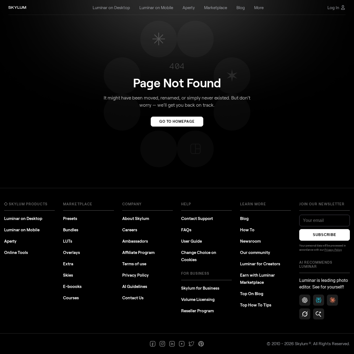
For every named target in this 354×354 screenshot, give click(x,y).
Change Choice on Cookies (198, 256)
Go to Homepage (177, 121)
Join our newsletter (322, 204)
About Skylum (135, 218)
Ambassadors (135, 240)
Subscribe (324, 235)
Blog (244, 218)
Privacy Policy (135, 274)
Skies (68, 274)
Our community (255, 252)
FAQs (186, 229)
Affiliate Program (138, 252)
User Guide (191, 240)
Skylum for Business (200, 287)
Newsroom (250, 240)
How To (247, 229)
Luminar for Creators (260, 263)
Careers (129, 229)
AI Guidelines (134, 286)
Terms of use (134, 263)
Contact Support (197, 218)
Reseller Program (197, 310)
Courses (71, 297)
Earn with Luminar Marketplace (257, 278)
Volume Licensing (198, 299)
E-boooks (72, 286)
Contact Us (133, 297)
